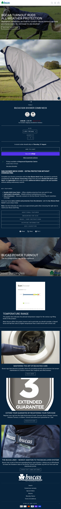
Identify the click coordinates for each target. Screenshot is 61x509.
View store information (11, 166)
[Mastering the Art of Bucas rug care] (30, 347)
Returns (30, 493)
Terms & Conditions (30, 498)
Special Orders (30, 491)
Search (30, 485)
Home (30, 105)
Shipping (28, 122)
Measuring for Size (31, 215)
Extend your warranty (30, 488)
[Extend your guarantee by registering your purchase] (30, 394)
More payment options (30, 158)
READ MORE (30, 373)
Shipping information (31, 222)
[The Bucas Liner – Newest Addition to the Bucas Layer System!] (30, 441)
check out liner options (30, 469)
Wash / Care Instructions (30, 219)
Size (30, 128)
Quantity (30, 135)
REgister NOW (30, 420)
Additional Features (30, 212)
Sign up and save (30, 503)
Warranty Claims (30, 496)
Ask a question (30, 226)
